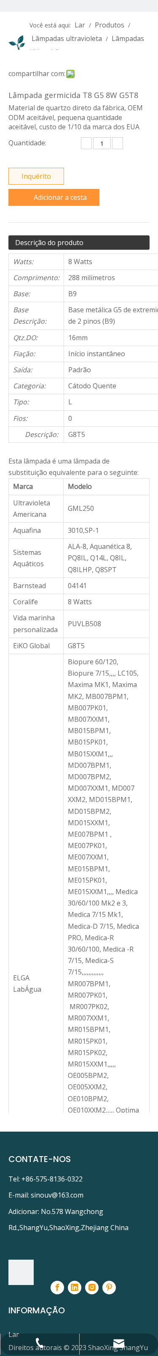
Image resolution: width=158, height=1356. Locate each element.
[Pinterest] (109, 1287)
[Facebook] (57, 1287)
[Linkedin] (74, 1287)
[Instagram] (92, 1287)
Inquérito (36, 176)
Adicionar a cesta (60, 197)
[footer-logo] (21, 1272)
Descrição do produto (49, 242)
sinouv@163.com (57, 1195)
